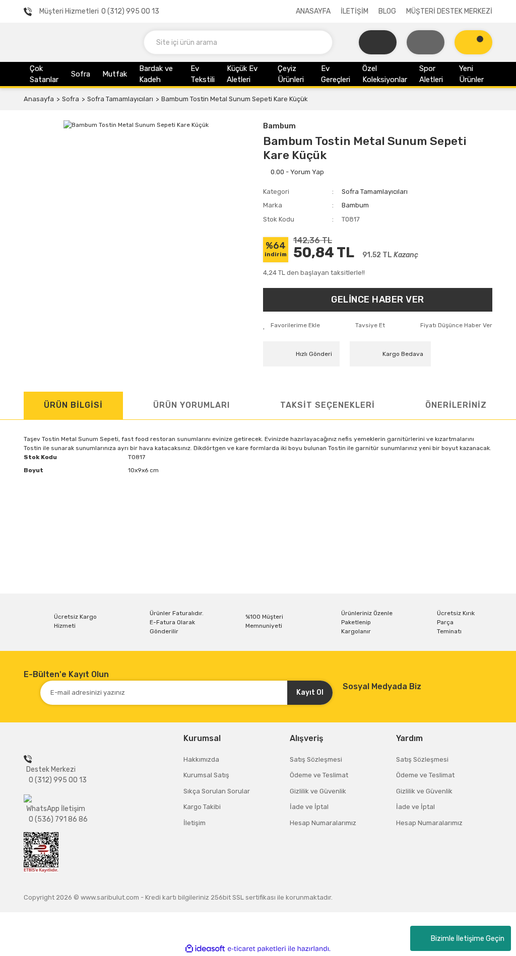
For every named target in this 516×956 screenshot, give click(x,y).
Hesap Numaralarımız (323, 823)
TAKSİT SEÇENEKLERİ (327, 405)
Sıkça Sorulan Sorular (216, 791)
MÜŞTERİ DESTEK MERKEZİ (449, 11)
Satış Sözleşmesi (316, 759)
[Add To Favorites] (291, 325)
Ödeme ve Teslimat (319, 775)
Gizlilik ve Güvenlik (318, 791)
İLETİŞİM (354, 11)
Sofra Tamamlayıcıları (375, 191)
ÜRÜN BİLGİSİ (73, 405)
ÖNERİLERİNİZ (456, 405)
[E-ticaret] (256, 948)
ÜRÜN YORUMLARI (191, 405)
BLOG (387, 11)
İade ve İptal (309, 807)
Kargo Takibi (202, 807)
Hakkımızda (201, 759)
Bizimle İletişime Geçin (467, 938)
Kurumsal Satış (206, 775)
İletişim (194, 823)
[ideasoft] (205, 948)
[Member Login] (425, 42)
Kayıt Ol (310, 692)
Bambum (279, 125)
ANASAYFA (313, 11)
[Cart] (473, 42)
